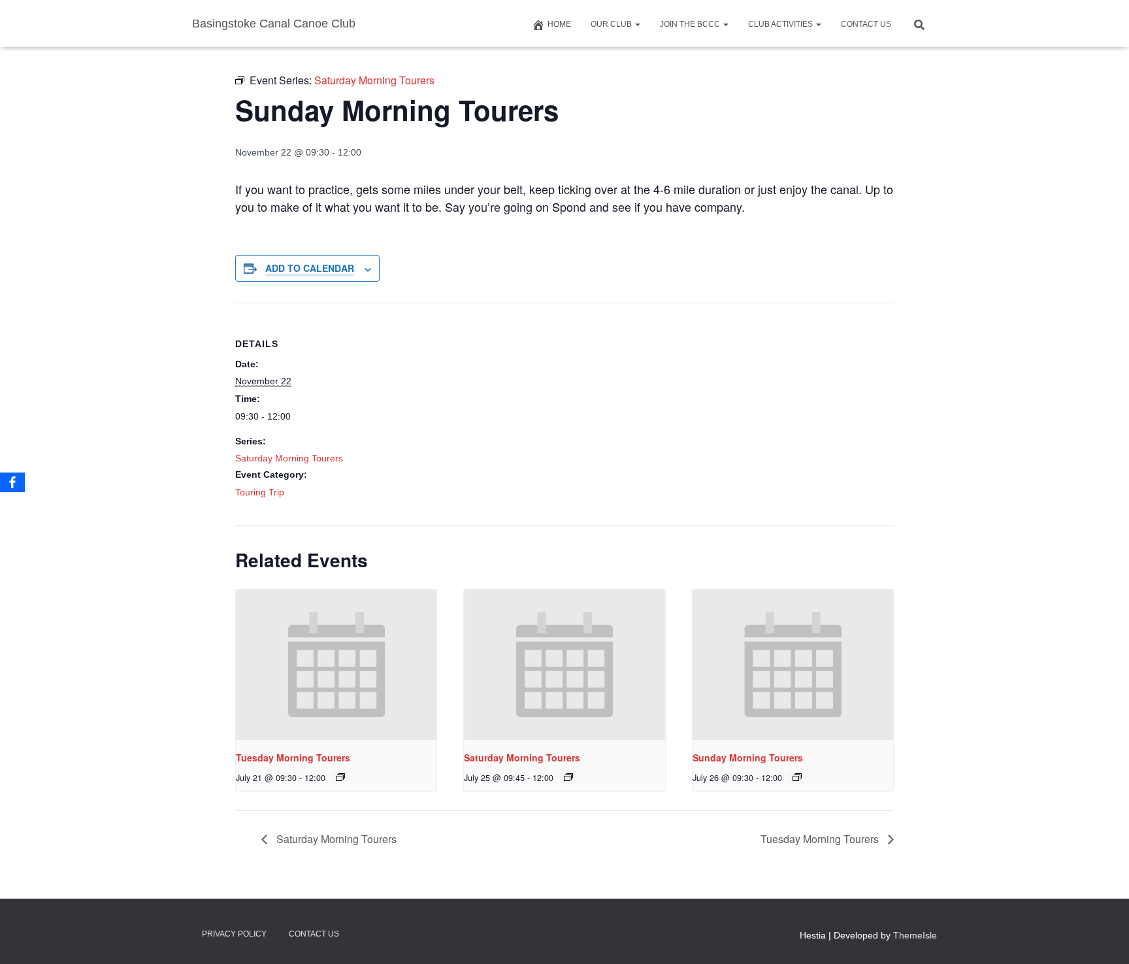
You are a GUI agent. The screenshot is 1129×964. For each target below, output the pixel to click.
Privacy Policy (234, 934)
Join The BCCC (691, 24)
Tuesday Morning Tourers (293, 757)
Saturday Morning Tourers (289, 458)
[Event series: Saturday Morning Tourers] (340, 777)
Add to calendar (309, 267)
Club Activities (781, 24)
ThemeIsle (915, 935)
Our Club (612, 24)
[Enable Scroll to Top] (1103, 938)
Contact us (866, 24)
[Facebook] (12, 482)
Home (559, 24)
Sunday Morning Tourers (748, 757)
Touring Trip (259, 492)
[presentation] (336, 665)
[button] (637, 24)
